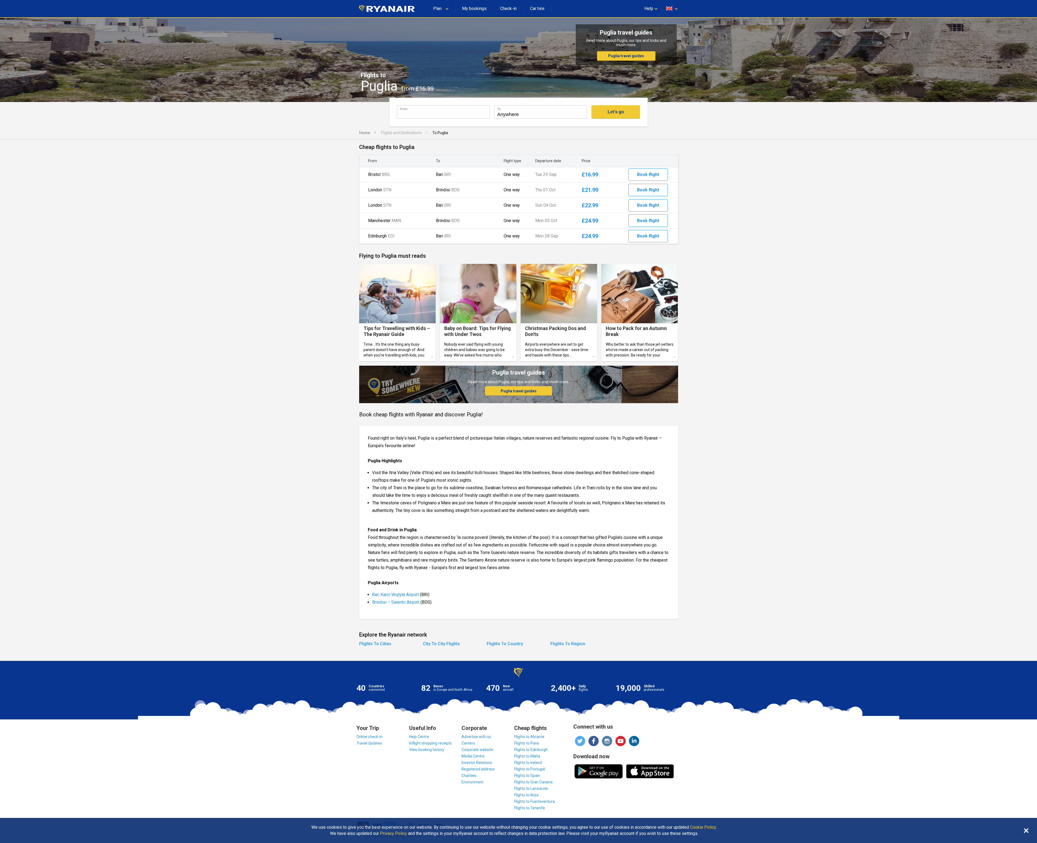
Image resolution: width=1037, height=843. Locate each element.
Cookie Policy (703, 827)
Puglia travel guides (626, 56)
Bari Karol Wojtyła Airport (396, 594)
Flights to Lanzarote (531, 788)
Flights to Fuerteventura (534, 801)
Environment (472, 782)
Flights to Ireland (528, 762)
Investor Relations (477, 762)
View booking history (426, 749)
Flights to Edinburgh (531, 749)
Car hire (537, 8)
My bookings (474, 8)
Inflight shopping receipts (430, 743)
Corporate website (477, 749)
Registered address (478, 769)
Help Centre (419, 737)
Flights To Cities (375, 643)
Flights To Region (567, 643)
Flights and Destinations (401, 133)
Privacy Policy (393, 833)
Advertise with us (476, 737)
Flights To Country (505, 643)
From (404, 109)
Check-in (508, 8)
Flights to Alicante (529, 737)
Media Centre (473, 756)
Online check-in (369, 737)
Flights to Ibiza (526, 795)
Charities (469, 775)
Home (364, 133)
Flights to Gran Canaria (533, 782)
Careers (468, 743)
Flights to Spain (527, 775)
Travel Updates (369, 743)
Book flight (648, 174)
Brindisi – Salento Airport (395, 602)
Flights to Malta (527, 756)
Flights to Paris (526, 743)
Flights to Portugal (529, 769)
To (499, 109)
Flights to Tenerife (529, 808)
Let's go (616, 112)
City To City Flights (441, 643)
